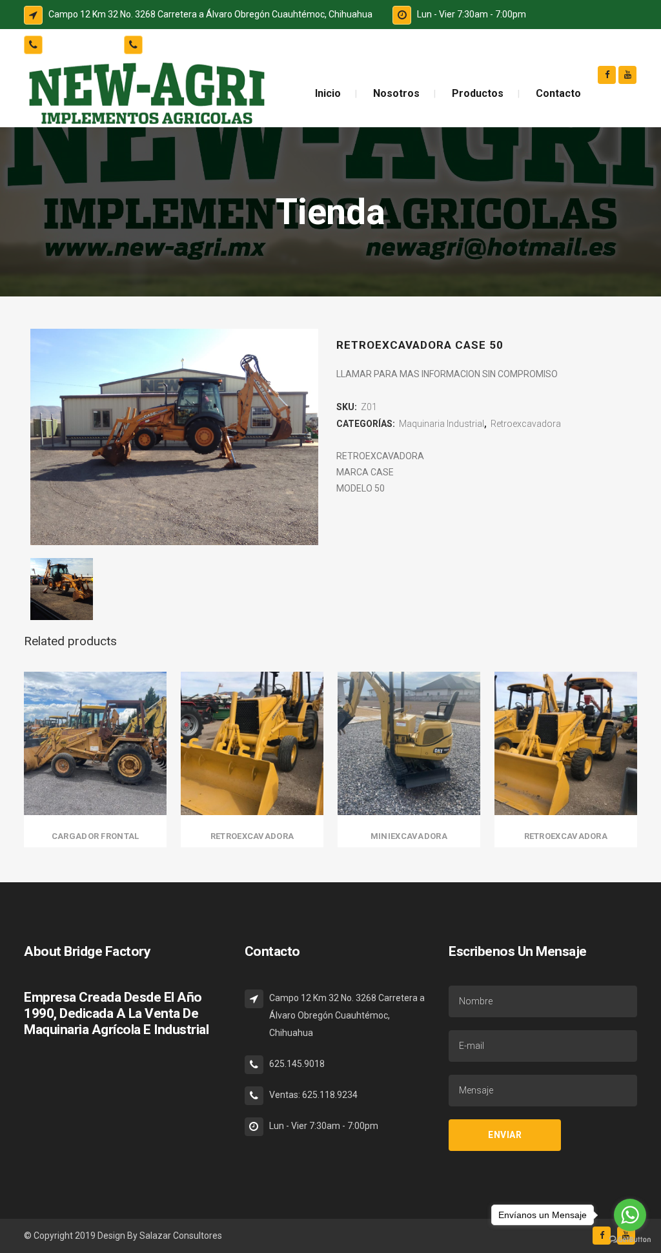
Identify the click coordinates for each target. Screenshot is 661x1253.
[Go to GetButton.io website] (630, 1240)
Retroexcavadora (526, 424)
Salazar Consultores (180, 1235)
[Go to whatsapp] (630, 1215)
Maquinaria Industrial (441, 424)
